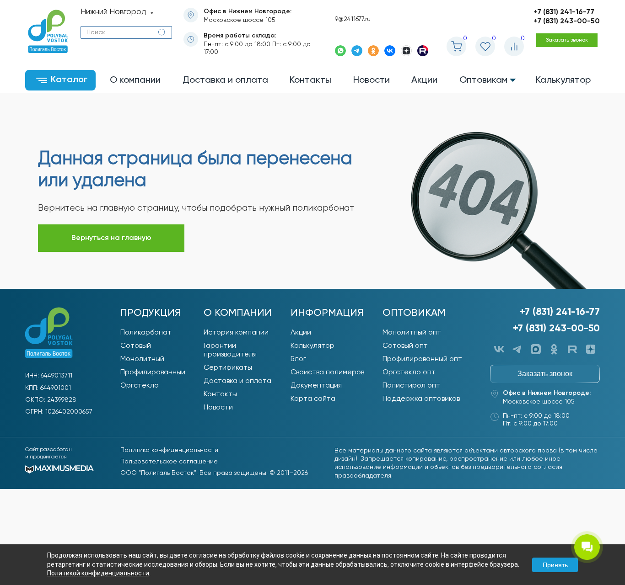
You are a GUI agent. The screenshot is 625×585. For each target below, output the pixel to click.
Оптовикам (414, 313)
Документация (316, 385)
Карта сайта (313, 399)
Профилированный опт (422, 359)
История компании (236, 332)
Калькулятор (312, 346)
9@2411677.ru (353, 19)
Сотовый (135, 346)
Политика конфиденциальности (169, 450)
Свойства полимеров (327, 372)
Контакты (220, 394)
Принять (555, 565)
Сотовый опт (405, 346)
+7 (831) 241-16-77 (563, 12)
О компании (238, 313)
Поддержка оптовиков (421, 399)
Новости (218, 407)
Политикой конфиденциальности (98, 573)
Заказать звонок (567, 40)
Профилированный (152, 372)
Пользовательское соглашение (169, 461)
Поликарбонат (146, 332)
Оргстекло (139, 385)
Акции (301, 332)
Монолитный (142, 359)
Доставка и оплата (237, 381)
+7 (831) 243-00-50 (566, 21)
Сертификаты (228, 368)
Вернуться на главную (111, 238)
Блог (298, 359)
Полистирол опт (411, 385)
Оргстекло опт (409, 372)
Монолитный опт (412, 332)
